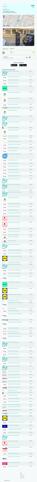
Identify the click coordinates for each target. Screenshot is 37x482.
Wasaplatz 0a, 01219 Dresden (13, 350)
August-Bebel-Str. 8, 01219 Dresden (14, 282)
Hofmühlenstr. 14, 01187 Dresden (13, 398)
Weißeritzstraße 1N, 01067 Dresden (14, 175)
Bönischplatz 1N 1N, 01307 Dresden (14, 76)
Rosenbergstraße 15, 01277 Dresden (14, 365)
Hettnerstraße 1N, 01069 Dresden (13, 362)
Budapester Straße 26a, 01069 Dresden (15, 294)
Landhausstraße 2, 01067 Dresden (14, 92)
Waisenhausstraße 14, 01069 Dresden (14, 144)
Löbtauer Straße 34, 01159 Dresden (14, 262)
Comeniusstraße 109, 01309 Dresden (14, 273)
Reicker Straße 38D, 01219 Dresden (14, 404)
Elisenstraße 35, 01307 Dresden (13, 71)
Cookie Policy (22, 475)
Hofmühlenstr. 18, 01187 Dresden (13, 401)
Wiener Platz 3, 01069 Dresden (13, 234)
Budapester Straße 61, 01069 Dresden (14, 336)
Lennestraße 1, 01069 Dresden (13, 147)
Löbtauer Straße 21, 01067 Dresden (14, 228)
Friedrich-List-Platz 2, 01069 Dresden (14, 253)
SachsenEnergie (6, 9)
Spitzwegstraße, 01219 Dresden (13, 435)
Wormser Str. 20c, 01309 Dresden (14, 178)
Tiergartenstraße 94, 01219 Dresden (14, 383)
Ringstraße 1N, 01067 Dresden (13, 104)
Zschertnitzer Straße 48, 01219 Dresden (15, 429)
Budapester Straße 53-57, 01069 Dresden (15, 322)
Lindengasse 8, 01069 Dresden (13, 197)
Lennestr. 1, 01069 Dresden (12, 150)
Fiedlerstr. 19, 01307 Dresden (13, 137)
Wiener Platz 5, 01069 (11, 240)
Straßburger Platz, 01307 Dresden (14, 107)
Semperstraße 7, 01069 (12, 308)
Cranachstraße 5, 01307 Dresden (13, 121)
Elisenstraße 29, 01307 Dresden (13, 82)
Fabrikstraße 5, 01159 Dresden (13, 354)
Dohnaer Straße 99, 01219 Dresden (14, 447)
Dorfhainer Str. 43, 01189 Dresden (13, 462)
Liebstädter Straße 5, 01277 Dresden (14, 392)
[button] (18, 57)
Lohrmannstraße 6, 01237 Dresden (14, 432)
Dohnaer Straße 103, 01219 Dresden (14, 456)
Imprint (21, 474)
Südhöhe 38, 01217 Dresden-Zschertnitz (15, 415)
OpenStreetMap (29, 26)
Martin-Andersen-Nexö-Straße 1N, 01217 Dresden (16, 422)
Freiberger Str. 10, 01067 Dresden (13, 206)
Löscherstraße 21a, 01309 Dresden (14, 184)
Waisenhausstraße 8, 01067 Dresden (14, 153)
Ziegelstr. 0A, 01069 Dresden (13, 79)
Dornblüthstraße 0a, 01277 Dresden (14, 333)
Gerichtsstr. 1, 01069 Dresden (13, 86)
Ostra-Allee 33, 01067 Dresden (13, 135)
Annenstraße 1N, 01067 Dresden (13, 163)
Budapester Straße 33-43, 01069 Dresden (15, 302)
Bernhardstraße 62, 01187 (12, 390)
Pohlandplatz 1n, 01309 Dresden (13, 310)
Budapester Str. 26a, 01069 (12, 288)
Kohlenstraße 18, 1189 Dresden (13, 440)
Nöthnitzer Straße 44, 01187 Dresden (14, 406)
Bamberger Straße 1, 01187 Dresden (14, 387)
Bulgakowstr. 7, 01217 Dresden (13, 413)
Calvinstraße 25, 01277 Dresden (13, 357)
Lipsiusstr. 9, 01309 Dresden (13, 209)
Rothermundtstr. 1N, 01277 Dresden (14, 347)
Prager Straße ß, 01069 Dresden (13, 189)
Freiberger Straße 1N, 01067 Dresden (14, 212)
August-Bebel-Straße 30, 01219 (13, 331)
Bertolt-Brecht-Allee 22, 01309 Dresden (15, 249)
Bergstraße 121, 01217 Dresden (13, 425)
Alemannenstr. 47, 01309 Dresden (14, 231)
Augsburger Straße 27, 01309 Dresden (14, 191)
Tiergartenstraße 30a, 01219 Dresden (14, 264)
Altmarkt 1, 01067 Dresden (12, 110)
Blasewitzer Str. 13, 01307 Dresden (14, 98)
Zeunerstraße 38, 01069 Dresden (13, 371)
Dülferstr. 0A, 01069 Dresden (13, 395)
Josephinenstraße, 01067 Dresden (14, 203)
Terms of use (22, 476)
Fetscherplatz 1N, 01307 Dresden (13, 172)
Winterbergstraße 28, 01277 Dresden (14, 377)
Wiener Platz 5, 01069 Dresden (13, 236)
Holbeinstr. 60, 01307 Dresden (13, 127)
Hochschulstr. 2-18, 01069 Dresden (14, 276)
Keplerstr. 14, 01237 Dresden (13, 466)
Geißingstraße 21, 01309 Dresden (13, 244)
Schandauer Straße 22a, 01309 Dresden (15, 256)
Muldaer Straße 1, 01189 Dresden (13, 453)
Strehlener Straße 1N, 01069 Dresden (14, 269)
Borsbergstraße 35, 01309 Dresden (14, 216)
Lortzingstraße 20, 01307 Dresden (14, 116)
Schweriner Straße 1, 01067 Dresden (14, 141)
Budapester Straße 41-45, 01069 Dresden (15, 313)
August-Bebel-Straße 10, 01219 (13, 300)
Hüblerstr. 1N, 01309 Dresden (13, 327)
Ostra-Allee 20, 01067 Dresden (13, 129)
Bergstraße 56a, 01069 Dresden (13, 342)
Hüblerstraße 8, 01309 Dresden (13, 319)
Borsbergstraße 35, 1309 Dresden (14, 222)
